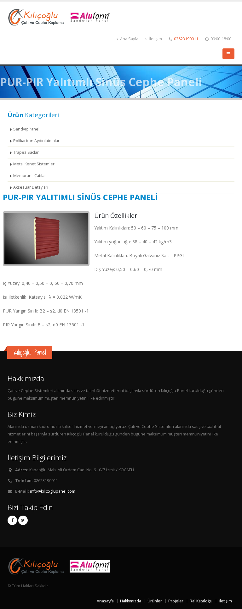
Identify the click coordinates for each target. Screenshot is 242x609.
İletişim (155, 39)
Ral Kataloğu (201, 601)
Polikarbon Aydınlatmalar (36, 140)
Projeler (175, 601)
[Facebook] (12, 520)
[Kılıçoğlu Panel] (61, 16)
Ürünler (154, 601)
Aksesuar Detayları (30, 187)
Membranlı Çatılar (29, 175)
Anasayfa (105, 601)
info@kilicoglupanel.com (52, 491)
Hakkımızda (130, 601)
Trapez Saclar (26, 152)
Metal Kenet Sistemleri (34, 164)
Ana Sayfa (128, 39)
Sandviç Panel (26, 129)
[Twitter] (23, 520)
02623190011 (186, 39)
